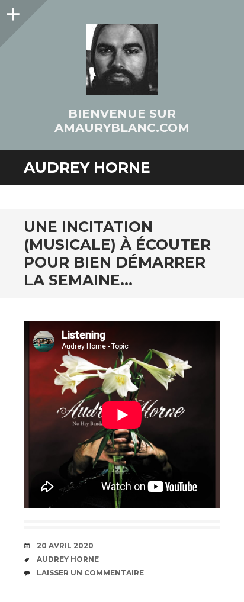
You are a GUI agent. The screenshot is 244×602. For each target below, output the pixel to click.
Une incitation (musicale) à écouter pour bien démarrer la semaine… (117, 253)
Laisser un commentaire (90, 572)
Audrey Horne (68, 559)
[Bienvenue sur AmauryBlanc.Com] (122, 59)
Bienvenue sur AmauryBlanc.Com (122, 121)
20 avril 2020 (65, 545)
